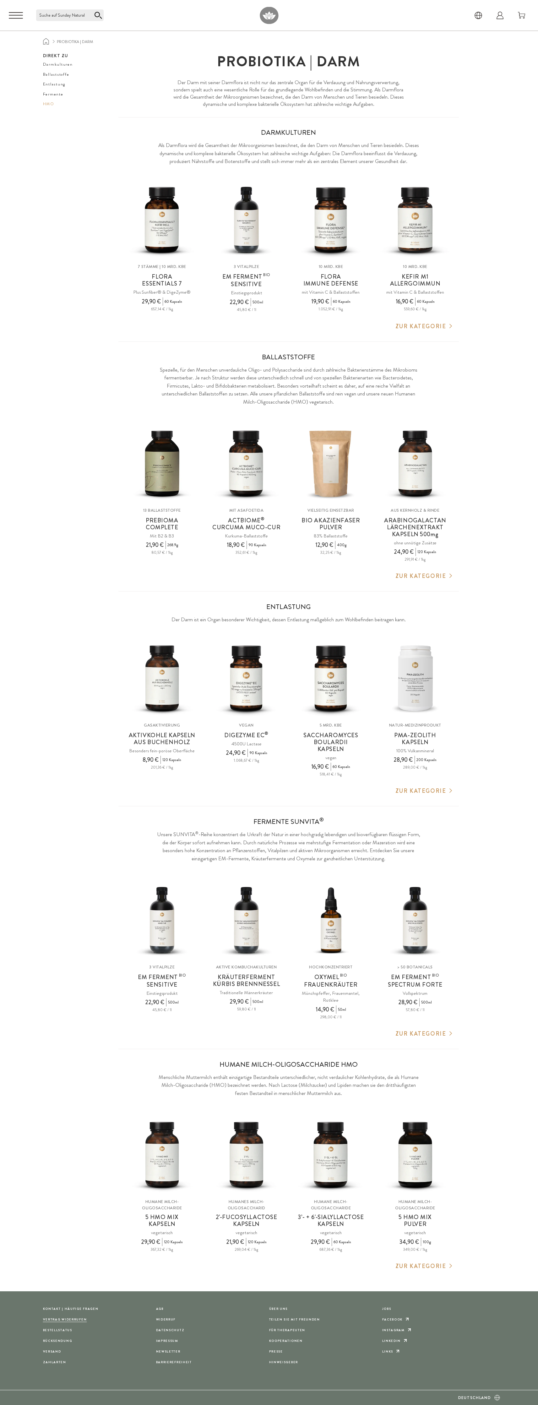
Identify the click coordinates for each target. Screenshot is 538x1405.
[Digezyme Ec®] (246, 678)
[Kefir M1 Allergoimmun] (415, 220)
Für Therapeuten (287, 1330)
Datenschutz (170, 1330)
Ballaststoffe (56, 74)
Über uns (278, 1308)
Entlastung (54, 84)
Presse (276, 1351)
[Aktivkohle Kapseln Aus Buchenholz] (162, 678)
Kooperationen (286, 1340)
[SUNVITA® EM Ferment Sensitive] (246, 220)
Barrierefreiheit (174, 1362)
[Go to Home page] (269, 15)
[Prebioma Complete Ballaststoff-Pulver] (162, 463)
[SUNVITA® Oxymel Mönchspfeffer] (330, 920)
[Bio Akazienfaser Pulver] (330, 463)
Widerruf (166, 1319)
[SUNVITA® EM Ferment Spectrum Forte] (415, 920)
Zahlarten (54, 1362)
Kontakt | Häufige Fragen (71, 1308)
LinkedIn (391, 1340)
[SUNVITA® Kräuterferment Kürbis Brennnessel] (246, 920)
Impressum (167, 1340)
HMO (48, 104)
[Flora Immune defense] (330, 220)
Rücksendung (57, 1340)
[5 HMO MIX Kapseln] (162, 1155)
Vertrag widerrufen (65, 1319)
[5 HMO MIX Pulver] (415, 1155)
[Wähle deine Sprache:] (478, 15)
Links (388, 1351)
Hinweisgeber (283, 1362)
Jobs (386, 1308)
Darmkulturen (58, 64)
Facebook (392, 1319)
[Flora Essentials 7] (162, 220)
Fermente (53, 94)
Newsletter (168, 1351)
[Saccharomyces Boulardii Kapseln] (330, 678)
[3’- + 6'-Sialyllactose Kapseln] (330, 1155)
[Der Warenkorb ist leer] (521, 15)
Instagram (393, 1330)
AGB (160, 1308)
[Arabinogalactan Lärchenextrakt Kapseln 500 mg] (415, 463)
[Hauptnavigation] (16, 15)
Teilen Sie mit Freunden (294, 1319)
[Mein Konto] (500, 15)
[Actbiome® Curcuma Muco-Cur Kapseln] (246, 463)
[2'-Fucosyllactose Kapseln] (246, 1155)
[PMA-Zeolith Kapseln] (415, 678)
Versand (52, 1351)
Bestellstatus (57, 1330)
